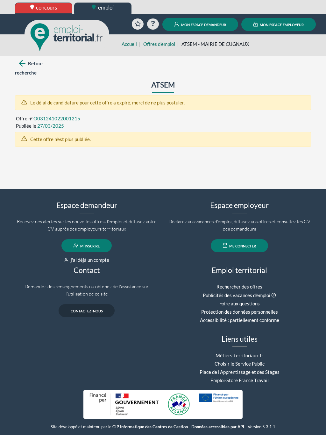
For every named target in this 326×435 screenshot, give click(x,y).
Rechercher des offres (239, 286)
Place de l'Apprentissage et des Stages (240, 372)
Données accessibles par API (217, 426)
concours (46, 7)
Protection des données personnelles (239, 312)
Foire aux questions (239, 303)
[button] (273, 295)
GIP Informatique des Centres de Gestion (150, 426)
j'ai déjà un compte (89, 260)
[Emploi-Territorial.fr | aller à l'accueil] (66, 36)
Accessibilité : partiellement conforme (239, 320)
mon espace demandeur (203, 24)
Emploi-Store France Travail (239, 380)
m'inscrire (89, 245)
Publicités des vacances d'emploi (236, 295)
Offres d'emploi (159, 44)
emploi (105, 7)
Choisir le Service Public (240, 364)
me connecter (242, 245)
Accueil (129, 44)
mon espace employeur (281, 24)
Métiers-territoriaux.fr (239, 355)
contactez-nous (87, 310)
